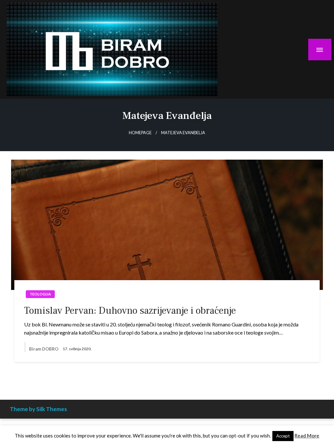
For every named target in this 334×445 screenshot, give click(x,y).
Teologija (40, 294)
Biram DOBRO (44, 349)
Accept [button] (283, 435)
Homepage (140, 132)
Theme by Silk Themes (38, 409)
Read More (307, 435)
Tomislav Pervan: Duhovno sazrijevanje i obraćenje (130, 310)
